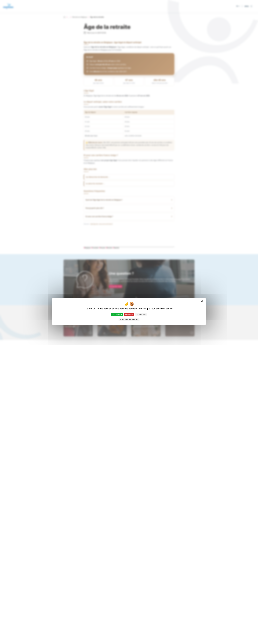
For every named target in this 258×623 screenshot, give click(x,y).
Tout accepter (117, 315)
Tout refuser (129, 315)
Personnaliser (141, 315)
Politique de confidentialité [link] (129, 320)
